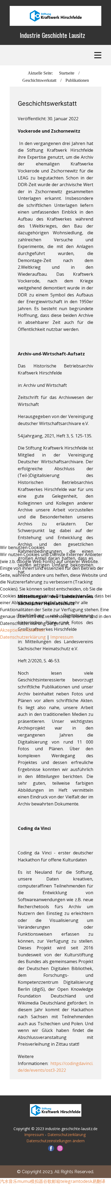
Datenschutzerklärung (23, 637)
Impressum (61, 637)
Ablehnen (35, 630)
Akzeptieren (12, 630)
